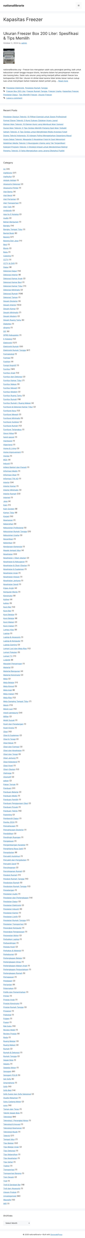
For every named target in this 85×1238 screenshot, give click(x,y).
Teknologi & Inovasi (11, 1124)
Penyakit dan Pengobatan (14, 860)
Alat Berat (7, 195)
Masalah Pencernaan (12, 664)
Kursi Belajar (8, 614)
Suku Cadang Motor (12, 1102)
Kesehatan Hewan (11, 577)
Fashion (6, 361)
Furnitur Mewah (10, 388)
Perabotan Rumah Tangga (15, 886)
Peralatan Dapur (10, 95)
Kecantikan (8, 539)
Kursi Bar (7, 607)
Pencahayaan (9, 826)
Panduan (7, 788)
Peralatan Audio (10, 894)
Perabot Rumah (10, 875)
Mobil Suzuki (9, 720)
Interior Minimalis (10, 490)
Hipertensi (8, 445)
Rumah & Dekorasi (11, 1052)
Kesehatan (8, 554)
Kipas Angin (8, 588)
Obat (5, 731)
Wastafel (7, 1200)
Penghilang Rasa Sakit (13, 849)
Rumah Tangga (10, 1056)
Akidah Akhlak (9, 180)
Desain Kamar (9, 309)
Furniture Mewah (10, 414)
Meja (5, 679)
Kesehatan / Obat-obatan (14, 558)
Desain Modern (10, 316)
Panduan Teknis (10, 811)
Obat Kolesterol (10, 762)
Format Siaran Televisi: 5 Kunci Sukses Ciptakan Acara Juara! (30, 120)
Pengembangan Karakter (14, 845)
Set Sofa (7, 1079)
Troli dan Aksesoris (11, 1188)
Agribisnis (7, 173)
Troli (5, 1181)
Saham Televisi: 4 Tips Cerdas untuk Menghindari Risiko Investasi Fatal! (35, 132)
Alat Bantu (8, 192)
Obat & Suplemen (11, 735)
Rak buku (7, 1026)
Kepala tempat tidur (12, 550)
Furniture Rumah (10, 426)
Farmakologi (8, 354)
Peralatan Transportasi (13, 924)
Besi (5, 244)
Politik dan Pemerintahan (14, 992)
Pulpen (6, 1018)
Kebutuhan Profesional (13, 528)
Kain (5, 505)
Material (7, 667)
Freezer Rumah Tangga (37, 91)
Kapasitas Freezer (70, 91)
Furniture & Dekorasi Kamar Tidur (18, 407)
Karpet (6, 516)
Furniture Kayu (9, 411)
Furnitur (6, 369)
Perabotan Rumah (11, 883)
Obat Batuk (8, 743)
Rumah (6, 1049)
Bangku (6, 226)
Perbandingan (9, 943)
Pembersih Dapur (11, 818)
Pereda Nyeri (9, 947)
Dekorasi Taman (10, 297)
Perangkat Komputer (12, 928)
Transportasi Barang (12, 1173)
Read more (63, 81)
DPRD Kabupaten (11, 335)
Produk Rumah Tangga (13, 1007)
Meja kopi (7, 690)
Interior (6, 482)
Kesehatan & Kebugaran (14, 562)
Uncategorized (9, 1196)
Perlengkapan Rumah (12, 973)
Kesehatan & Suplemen (13, 569)
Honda (6, 456)
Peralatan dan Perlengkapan (16, 898)
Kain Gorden (8, 509)
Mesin (6, 705)
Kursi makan (8, 626)
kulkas (6, 603)
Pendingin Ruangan (12, 837)
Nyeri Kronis (8, 728)
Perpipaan (7, 981)
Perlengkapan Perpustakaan (15, 969)
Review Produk (10, 1034)
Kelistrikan (7, 543)
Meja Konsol (8, 686)
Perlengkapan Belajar (12, 958)
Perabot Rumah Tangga (13, 879)
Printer (6, 996)
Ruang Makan (9, 1045)
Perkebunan (8, 954)
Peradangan (8, 890)
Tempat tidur (9, 1139)
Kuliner (6, 599)
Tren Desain (8, 1177)
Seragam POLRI (10, 1075)
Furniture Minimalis (11, 418)
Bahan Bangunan (10, 222)
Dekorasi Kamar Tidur (13, 286)
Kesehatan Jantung (11, 580)
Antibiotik (7, 210)
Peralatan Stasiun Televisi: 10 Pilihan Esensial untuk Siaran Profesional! (35, 117)
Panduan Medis (10, 796)
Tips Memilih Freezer (28, 95)
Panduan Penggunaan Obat (15, 803)
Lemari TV (8, 656)
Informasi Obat (9, 475)
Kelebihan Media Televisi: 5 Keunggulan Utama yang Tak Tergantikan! (34, 143)
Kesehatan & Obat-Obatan (15, 565)
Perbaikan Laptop (11, 939)
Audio (6, 218)
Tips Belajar (8, 1143)
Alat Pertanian (9, 199)
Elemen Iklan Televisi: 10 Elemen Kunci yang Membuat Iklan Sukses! (33, 124)
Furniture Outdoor (11, 422)
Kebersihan (8, 524)
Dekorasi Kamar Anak (12, 278)
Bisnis (6, 248)
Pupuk (6, 1022)
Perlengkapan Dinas (12, 962)
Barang (6, 237)
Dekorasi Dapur (10, 271)
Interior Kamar (9, 486)
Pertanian (7, 984)
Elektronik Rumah (11, 346)
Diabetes (7, 324)
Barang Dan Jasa (10, 241)
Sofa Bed (7, 1090)
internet (6, 497)
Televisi (6, 1136)
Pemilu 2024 (8, 822)
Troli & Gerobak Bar (12, 1185)
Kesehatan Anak (10, 573)
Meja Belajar (8, 682)
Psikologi (7, 1015)
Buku (5, 252)
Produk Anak (9, 1000)
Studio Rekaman (10, 1098)
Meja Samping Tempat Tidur (15, 701)
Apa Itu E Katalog (11, 214)
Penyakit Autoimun (11, 856)
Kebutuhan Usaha (11, 535)
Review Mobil (9, 1030)
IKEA (5, 460)
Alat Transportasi (11, 203)
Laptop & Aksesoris (11, 637)
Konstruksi (8, 596)
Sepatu (6, 1064)
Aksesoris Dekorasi (11, 184)
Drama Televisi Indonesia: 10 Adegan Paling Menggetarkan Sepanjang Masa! (37, 135)
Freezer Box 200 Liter (15, 91)
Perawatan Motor (11, 935)
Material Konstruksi (11, 675)
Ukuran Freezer (45, 95)
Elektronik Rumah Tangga (14, 350)
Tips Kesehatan (10, 1158)
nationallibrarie (13, 5)
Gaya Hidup (8, 433)
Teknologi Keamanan (12, 1128)
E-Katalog (7, 339)
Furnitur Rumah (10, 399)
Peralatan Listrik (10, 917)
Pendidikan (8, 833)
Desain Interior (9, 305)
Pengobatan (8, 852)
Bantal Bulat (8, 233)
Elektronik (7, 343)
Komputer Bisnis (10, 592)
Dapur (6, 267)
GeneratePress (56, 1234)
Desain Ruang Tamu (12, 320)
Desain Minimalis (10, 312)
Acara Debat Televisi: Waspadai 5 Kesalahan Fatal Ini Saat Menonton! (34, 139)
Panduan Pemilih (10, 799)
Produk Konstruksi (11, 1003)
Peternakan (8, 988)
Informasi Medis (10, 471)
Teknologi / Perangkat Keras (15, 1120)
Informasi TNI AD (10, 479)
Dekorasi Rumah (10, 294)
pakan (6, 781)
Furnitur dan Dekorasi (12, 377)
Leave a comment (14, 98)
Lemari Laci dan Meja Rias (15, 648)
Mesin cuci (8, 709)
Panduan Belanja (10, 792)
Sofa (5, 1086)
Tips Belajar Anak (11, 1147)
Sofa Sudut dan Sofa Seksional (17, 1094)
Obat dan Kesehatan (12, 750)
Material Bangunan (11, 671)
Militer (6, 716)
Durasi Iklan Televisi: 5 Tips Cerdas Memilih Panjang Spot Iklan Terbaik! (35, 128)
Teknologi (7, 1117)
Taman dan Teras (11, 1109)
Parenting (7, 815)
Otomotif (7, 777)
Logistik (6, 660)
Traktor (6, 1166)
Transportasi (8, 1169)
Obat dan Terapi (10, 754)
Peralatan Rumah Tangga (36, 88)
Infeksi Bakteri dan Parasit (15, 467)
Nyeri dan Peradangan (13, 724)
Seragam (7, 1071)
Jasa (5, 501)
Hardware (7, 441)
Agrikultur (7, 176)
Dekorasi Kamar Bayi (12, 282)
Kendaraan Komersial (12, 546)
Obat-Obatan (9, 769)
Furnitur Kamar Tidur (12, 380)
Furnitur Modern (10, 392)
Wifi (5, 1203)
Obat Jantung (9, 758)
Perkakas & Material (12, 950)
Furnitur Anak (9, 373)
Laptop (6, 633)
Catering (7, 256)
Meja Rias (7, 698)
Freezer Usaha (54, 91)
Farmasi (6, 358)
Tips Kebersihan (10, 1154)
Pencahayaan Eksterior (13, 830)
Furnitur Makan (10, 384)
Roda (5, 1037)
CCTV (6, 260)
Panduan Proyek (10, 807)
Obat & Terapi (9, 739)
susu (5, 1105)
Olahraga (7, 773)
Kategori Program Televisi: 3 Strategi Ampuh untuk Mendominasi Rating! (35, 147)
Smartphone (8, 1083)
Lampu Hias (8, 630)
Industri (6, 463)
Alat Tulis (7, 207)
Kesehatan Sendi (10, 584)
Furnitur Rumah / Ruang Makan (17, 403)
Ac (4, 169)
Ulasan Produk (9, 1192)
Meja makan (8, 694)
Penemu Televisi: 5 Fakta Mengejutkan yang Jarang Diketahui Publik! (34, 151)
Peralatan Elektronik (15, 88)
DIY (4, 331)
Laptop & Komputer (11, 641)
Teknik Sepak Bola (11, 1113)
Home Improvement (12, 452)
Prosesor (7, 1011)
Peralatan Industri (11, 909)
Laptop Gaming (10, 645)
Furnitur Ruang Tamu (12, 395)
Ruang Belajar (9, 1041)
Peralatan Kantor (10, 913)
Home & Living (9, 448)
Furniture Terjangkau (12, 429)
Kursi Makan (8, 622)
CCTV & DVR (9, 263)
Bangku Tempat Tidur (12, 229)
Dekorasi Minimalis (11, 290)
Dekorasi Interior (10, 275)
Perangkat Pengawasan (13, 932)
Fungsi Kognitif (9, 365)
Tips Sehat (8, 1162)
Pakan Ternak (9, 784)
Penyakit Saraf (9, 864)
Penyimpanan (9, 867)
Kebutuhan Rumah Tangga (15, 531)
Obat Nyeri (8, 765)
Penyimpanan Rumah (12, 871)
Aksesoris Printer (10, 188)
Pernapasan (8, 977)
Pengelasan (8, 841)
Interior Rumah (9, 494)
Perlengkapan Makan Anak (15, 966)
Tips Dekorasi (9, 1151)
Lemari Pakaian (10, 652)
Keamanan (8, 520)
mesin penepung (10, 713)
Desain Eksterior (10, 301)
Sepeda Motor (9, 1068)
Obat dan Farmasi (11, 747)
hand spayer (8, 437)
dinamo (6, 327)
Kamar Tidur (8, 513)
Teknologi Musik (10, 1132)
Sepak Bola (8, 1060)
